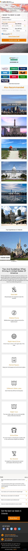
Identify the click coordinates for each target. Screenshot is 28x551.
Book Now (14, 518)
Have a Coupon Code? (14, 36)
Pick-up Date (5, 23)
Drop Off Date (18, 23)
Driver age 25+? (6, 34)
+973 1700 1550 (8, 539)
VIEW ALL (26, 477)
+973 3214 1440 (8, 534)
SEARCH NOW (13, 40)
